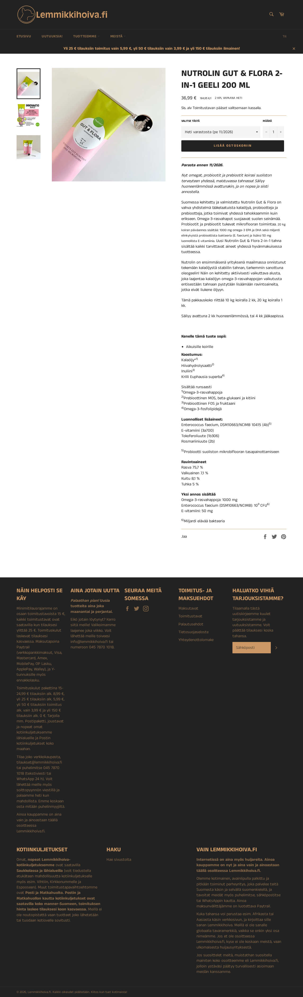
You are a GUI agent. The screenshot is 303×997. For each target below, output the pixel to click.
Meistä (117, 36)
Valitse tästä (190, 121)
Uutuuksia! (52, 36)
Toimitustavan (204, 108)
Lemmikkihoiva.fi (39, 992)
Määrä (267, 121)
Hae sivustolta (119, 859)
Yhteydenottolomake (196, 640)
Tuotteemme (85, 36)
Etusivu (24, 36)
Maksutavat (188, 608)
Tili (284, 36)
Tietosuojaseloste (193, 632)
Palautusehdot (190, 624)
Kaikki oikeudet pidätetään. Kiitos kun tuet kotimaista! (90, 992)
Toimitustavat (190, 616)
